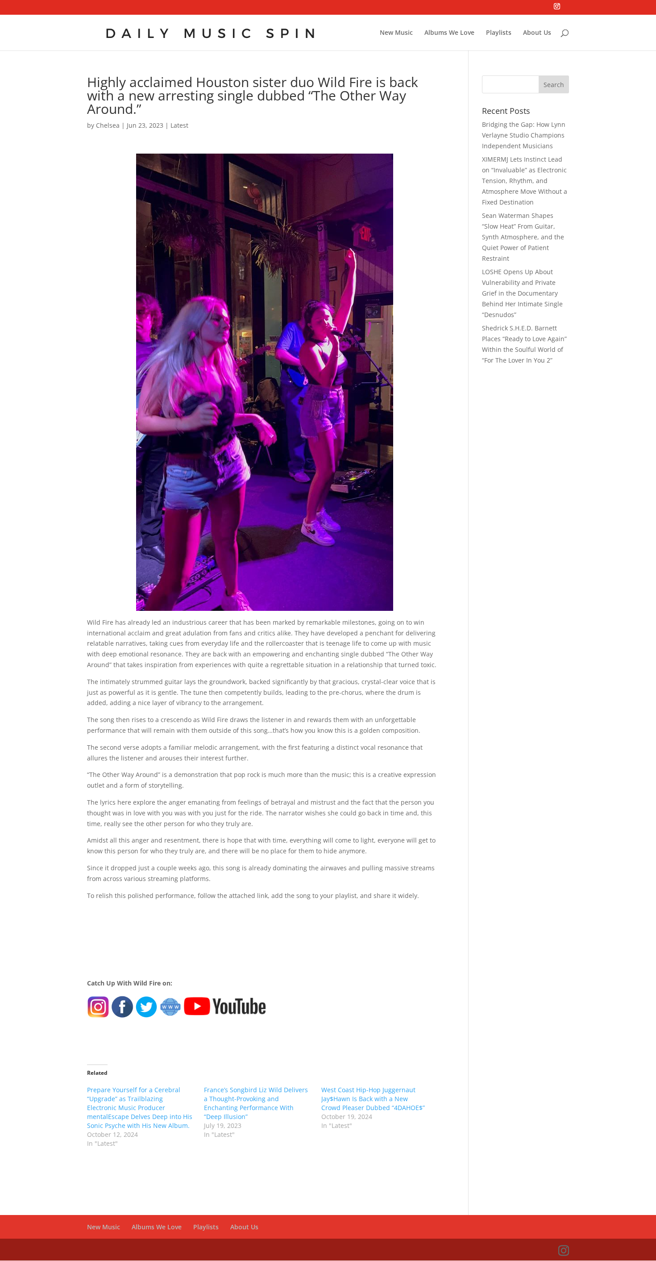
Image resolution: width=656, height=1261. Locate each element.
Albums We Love (449, 33)
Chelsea (108, 125)
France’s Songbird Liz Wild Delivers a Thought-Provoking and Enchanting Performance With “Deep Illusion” (256, 1103)
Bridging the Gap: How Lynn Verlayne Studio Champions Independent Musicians (523, 135)
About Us (537, 33)
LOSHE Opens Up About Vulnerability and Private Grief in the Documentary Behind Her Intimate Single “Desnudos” (522, 292)
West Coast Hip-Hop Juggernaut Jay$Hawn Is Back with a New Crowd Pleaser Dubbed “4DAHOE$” (373, 1099)
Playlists (498, 33)
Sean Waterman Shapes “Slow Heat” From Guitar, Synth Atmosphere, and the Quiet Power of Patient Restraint (523, 236)
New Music (396, 33)
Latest (179, 125)
